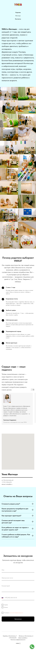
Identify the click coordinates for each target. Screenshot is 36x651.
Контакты (18, 19)
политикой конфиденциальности (16, 612)
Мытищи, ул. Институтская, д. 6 (26, 636)
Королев (18, 12)
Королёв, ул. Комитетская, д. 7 (10, 636)
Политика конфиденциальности (18, 639)
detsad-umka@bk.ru (22, 637)
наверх (17, 643)
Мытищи (18, 15)
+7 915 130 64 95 (12, 637)
